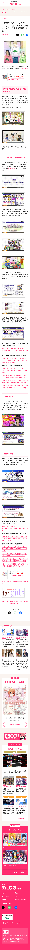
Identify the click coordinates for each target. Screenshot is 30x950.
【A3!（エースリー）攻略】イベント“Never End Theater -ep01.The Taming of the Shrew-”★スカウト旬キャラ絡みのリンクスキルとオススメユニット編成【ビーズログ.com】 (8, 790)
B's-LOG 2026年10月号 (15, 718)
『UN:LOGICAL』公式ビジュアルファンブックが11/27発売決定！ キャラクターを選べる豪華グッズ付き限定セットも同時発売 (22, 643)
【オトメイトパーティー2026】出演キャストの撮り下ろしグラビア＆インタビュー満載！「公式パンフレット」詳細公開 (8, 663)
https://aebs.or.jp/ (15, 941)
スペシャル (8, 9)
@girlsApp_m (24, 68)
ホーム (3, 9)
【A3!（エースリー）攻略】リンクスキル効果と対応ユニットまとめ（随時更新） (14, 771)
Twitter (16, 67)
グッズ (16, 893)
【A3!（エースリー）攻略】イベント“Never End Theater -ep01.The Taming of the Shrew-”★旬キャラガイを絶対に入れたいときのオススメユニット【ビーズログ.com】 (22, 664)
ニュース (4, 893)
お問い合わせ (5, 923)
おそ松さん (14, 9)
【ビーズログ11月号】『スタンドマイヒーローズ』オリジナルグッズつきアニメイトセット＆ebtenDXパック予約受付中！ (8, 643)
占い (16, 896)
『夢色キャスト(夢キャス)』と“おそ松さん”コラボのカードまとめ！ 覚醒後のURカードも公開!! (14, 370)
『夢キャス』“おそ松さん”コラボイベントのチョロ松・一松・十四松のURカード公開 (15, 381)
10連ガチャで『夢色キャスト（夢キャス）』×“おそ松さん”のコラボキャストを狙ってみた (15, 350)
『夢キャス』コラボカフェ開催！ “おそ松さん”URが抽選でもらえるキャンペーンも (14, 376)
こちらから (11, 168)
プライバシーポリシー (16, 923)
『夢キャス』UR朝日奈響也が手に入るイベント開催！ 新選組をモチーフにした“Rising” (15, 386)
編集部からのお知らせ (20, 899)
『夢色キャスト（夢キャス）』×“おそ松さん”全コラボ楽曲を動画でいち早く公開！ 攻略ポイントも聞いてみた (14, 360)
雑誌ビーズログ (5, 896)
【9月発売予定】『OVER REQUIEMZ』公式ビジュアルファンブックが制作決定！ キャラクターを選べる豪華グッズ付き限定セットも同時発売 (8, 811)
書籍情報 (4, 899)
